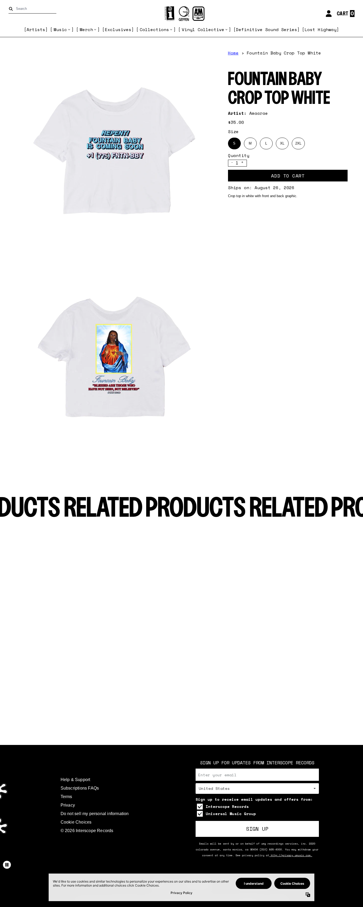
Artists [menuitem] (36, 29)
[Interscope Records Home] (181, 13)
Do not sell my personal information (95, 813)
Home (233, 53)
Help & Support (75, 779)
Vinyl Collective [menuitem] (203, 29)
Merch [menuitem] (86, 29)
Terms (66, 796)
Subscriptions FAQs (80, 788)
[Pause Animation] (7, 865)
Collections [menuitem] (154, 29)
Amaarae (258, 113)
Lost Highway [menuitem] (320, 29)
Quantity (238, 155)
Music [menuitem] (60, 29)
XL (282, 143)
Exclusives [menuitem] (118, 29)
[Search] (12, 9)
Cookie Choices (76, 822)
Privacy (68, 805)
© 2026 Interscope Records (87, 830)
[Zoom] (114, 151)
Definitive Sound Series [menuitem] (266, 29)
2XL (298, 143)
